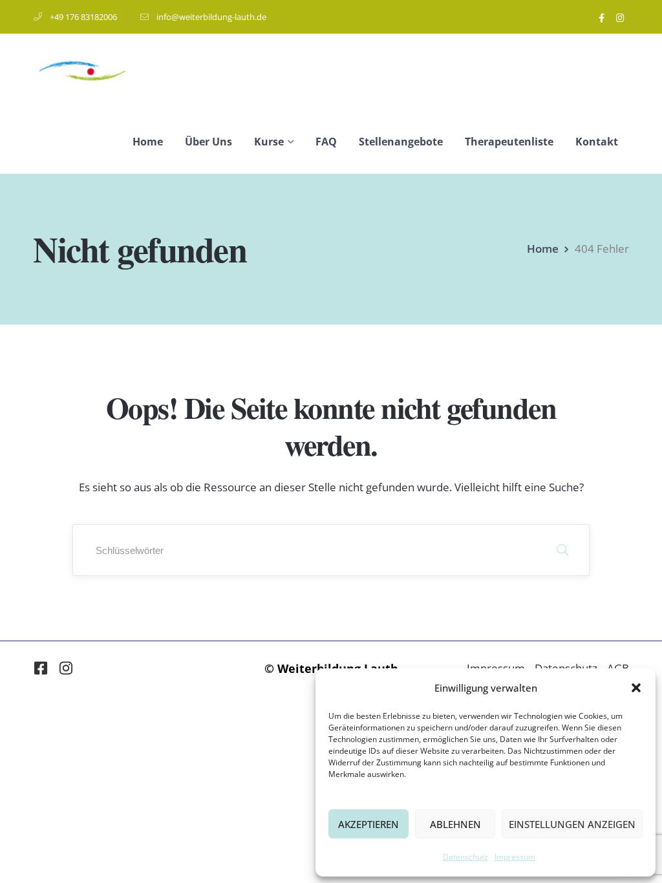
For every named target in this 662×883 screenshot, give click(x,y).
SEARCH (562, 550)
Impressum (515, 856)
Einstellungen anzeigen (572, 824)
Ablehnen (455, 824)
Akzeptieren (368, 824)
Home (543, 248)
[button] (636, 687)
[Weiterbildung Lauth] (83, 70)
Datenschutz (465, 856)
